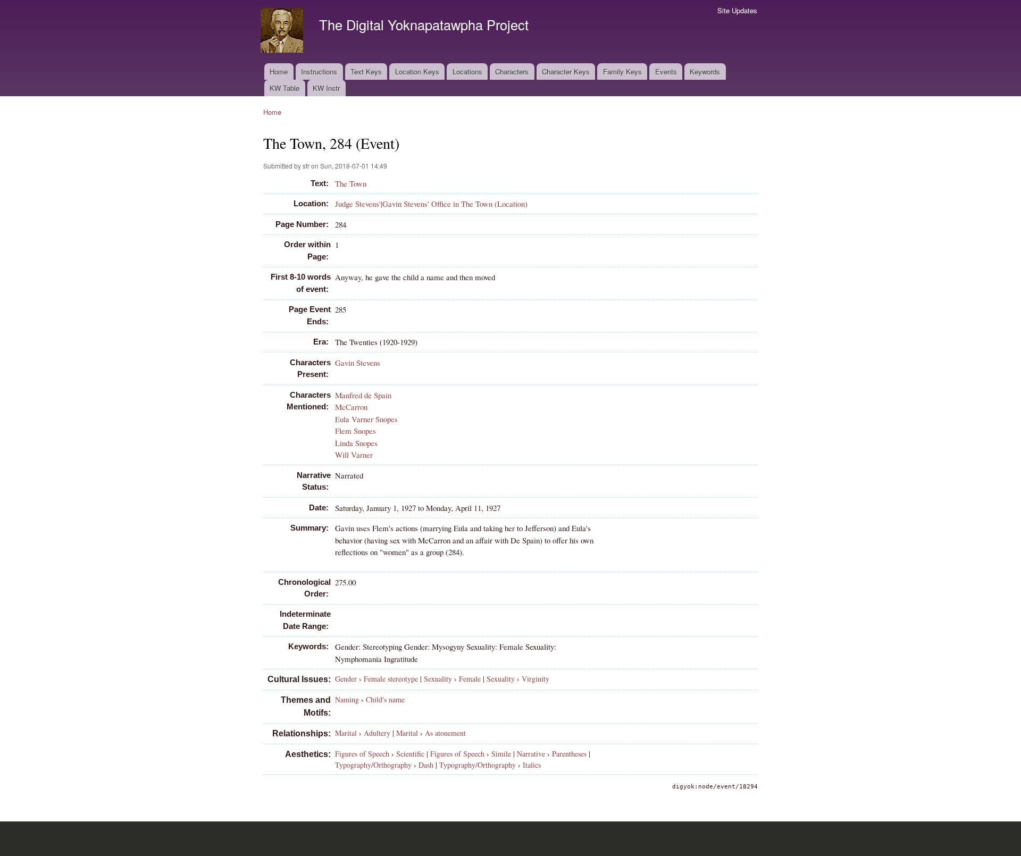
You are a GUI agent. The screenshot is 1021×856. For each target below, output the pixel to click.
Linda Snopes (356, 443)
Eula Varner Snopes (366, 419)
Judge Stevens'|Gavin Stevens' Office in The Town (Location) (431, 203)
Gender (346, 679)
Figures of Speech (362, 754)
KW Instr (326, 88)
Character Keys (566, 71)
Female (470, 679)
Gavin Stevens (357, 362)
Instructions (319, 71)
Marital (346, 733)
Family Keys (622, 71)
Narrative (531, 754)
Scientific (410, 754)
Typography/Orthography (373, 765)
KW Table (284, 88)
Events (666, 71)
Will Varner (354, 454)
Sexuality (438, 679)
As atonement (445, 733)
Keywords (705, 71)
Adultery (377, 733)
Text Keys (366, 71)
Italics (532, 765)
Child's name (385, 699)
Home (279, 71)
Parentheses (569, 754)
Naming (347, 699)
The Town (350, 183)
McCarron (351, 406)
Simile (501, 754)
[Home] (283, 31)
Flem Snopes (355, 430)
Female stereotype (391, 679)
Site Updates (737, 10)
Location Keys (417, 71)
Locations (467, 71)
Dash (426, 765)
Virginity (535, 679)
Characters (512, 71)
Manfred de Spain (363, 395)
